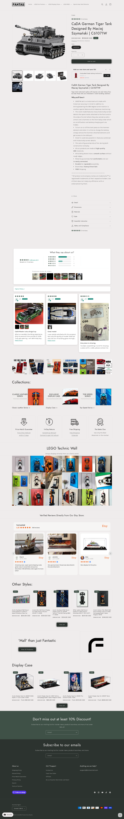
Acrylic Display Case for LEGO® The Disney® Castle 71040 (73, 696)
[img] (19, 296)
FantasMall (19, 814)
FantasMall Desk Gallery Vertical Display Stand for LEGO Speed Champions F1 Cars (91, 73)
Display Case (50, 408)
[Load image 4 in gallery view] (51, 76)
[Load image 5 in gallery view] (62, 76)
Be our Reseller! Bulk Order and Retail (57, 780)
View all (62, 624)
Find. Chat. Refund (23, 433)
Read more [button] (19, 340)
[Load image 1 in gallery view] (17, 76)
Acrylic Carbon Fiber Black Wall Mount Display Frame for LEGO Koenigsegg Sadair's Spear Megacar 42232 (102, 612)
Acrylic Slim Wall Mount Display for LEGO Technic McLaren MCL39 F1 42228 (41, 611)
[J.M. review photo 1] (94, 322)
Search (14, 783)
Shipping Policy (17, 770)
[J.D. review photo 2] (17, 327)
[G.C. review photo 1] (62, 313)
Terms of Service (17, 786)
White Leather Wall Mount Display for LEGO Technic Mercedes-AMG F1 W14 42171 (81, 611)
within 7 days (24, 435)
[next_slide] (110, 553)
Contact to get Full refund (49, 435)
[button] (40, 4)
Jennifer (22, 557)
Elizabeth (88, 557)
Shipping (74, 40)
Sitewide (75, 435)
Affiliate (48, 776)
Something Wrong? (49, 433)
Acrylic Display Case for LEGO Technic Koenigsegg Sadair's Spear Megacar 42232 (49, 696)
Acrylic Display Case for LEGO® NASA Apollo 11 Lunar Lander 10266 (23, 696)
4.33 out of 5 (34, 260)
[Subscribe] (76, 732)
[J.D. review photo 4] (27, 327)
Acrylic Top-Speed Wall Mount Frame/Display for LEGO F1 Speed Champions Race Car (20, 611)
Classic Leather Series (20, 408)
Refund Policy (16, 773)
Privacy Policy (16, 780)
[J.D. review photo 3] (22, 327)
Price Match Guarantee (19, 776)
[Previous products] (106, 69)
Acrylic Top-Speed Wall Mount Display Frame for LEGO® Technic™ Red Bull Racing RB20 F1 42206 (61, 612)
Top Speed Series (86, 408)
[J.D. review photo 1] (29, 313)
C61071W (76, 47)
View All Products (27, 649)
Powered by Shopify (27, 814)
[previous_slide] (13, 553)
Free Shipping (75, 433)
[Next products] (110, 69)
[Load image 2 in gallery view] (28, 76)
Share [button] (75, 196)
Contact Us (49, 770)
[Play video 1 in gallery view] (17, 87)
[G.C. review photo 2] (50, 327)
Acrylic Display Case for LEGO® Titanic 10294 (99, 696)
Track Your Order (51, 773)
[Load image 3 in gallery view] (39, 76)
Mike (54, 557)
